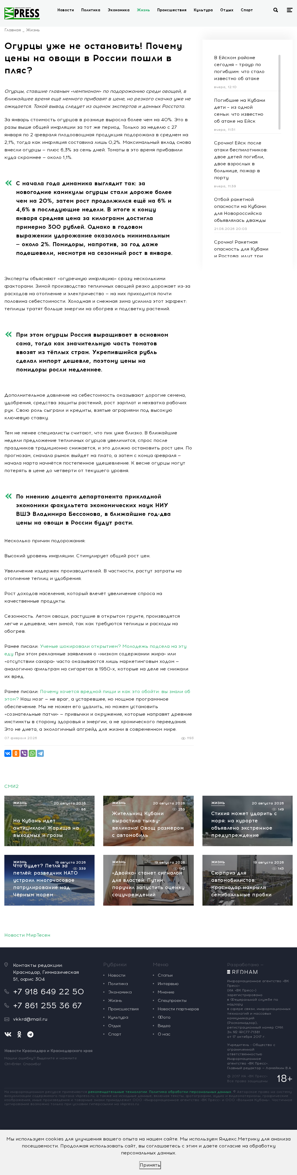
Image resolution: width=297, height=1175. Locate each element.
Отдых (226, 10)
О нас (164, 1034)
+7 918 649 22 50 (48, 991)
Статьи (165, 975)
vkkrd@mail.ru (30, 1019)
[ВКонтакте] (7, 753)
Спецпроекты (172, 1000)
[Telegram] (40, 753)
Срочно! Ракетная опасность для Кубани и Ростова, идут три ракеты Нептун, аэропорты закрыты (241, 256)
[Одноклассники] (15, 753)
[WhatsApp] (32, 753)
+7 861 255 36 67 (47, 1005)
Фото (164, 1017)
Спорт (247, 10)
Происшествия (171, 10)
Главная (12, 30)
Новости (65, 10)
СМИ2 (11, 786)
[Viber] (24, 753)
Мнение (166, 992)
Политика (90, 10)
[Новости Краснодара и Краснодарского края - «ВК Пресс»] (22, 13)
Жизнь (143, 10)
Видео (164, 1025)
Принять (150, 1165)
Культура (203, 10)
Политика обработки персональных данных (190, 1092)
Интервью (168, 983)
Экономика (119, 10)
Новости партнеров (178, 1009)
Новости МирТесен (27, 935)
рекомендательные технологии (117, 1092)
